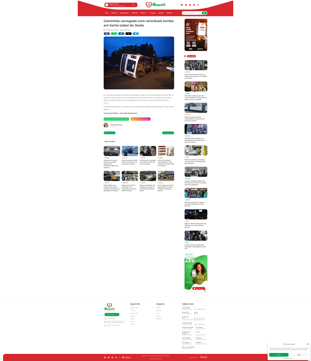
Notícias (114, 13)
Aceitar (279, 354)
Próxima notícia (167, 133)
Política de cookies (288, 358)
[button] (308, 344)
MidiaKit (169, 13)
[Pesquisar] (204, 13)
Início (107, 13)
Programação (124, 13)
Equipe (153, 13)
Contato (161, 13)
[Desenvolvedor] (203, 357)
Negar (299, 354)
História (143, 13)
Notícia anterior (110, 133)
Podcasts (135, 13)
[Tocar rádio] (106, 4)
